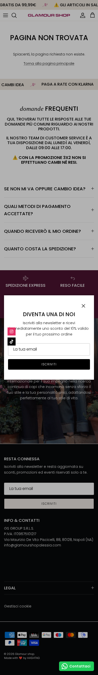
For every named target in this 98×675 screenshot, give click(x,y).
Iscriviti (49, 364)
